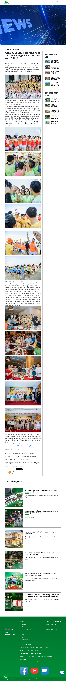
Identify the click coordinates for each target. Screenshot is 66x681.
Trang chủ (23, 624)
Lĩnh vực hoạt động (26, 629)
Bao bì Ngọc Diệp (50, 627)
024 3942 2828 (10, 635)
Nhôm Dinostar (50, 632)
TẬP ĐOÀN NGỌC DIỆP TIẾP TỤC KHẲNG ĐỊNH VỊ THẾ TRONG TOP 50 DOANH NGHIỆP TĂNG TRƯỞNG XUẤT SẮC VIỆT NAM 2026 (42, 595)
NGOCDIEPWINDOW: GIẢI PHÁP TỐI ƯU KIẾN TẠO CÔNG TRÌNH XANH (55, 111)
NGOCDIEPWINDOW (51, 629)
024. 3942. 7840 (37, 650)
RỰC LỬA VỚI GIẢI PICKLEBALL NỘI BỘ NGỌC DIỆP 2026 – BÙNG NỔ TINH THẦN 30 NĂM (55, 122)
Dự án (22, 632)
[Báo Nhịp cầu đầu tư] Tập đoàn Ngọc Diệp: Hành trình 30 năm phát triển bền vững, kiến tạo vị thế (55, 61)
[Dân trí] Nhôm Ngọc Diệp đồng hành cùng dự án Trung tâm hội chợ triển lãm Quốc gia (55, 84)
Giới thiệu (23, 627)
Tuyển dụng (24, 637)
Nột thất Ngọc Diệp (51, 624)
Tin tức (23, 634)
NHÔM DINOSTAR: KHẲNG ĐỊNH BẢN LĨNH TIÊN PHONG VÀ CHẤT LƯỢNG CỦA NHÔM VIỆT (55, 105)
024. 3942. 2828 (26, 650)
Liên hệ (23, 642)
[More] (9, 471)
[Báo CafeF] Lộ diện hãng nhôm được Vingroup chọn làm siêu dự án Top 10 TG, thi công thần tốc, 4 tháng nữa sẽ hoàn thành (55, 78)
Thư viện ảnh (24, 639)
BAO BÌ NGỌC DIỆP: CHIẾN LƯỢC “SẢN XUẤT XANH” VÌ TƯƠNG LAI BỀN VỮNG (55, 117)
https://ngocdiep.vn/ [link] (17, 466)
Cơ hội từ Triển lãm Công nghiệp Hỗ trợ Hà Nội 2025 (55, 72)
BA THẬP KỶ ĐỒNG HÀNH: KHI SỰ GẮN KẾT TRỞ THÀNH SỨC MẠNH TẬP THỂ (55, 100)
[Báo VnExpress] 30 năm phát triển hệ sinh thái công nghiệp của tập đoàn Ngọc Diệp (55, 67)
